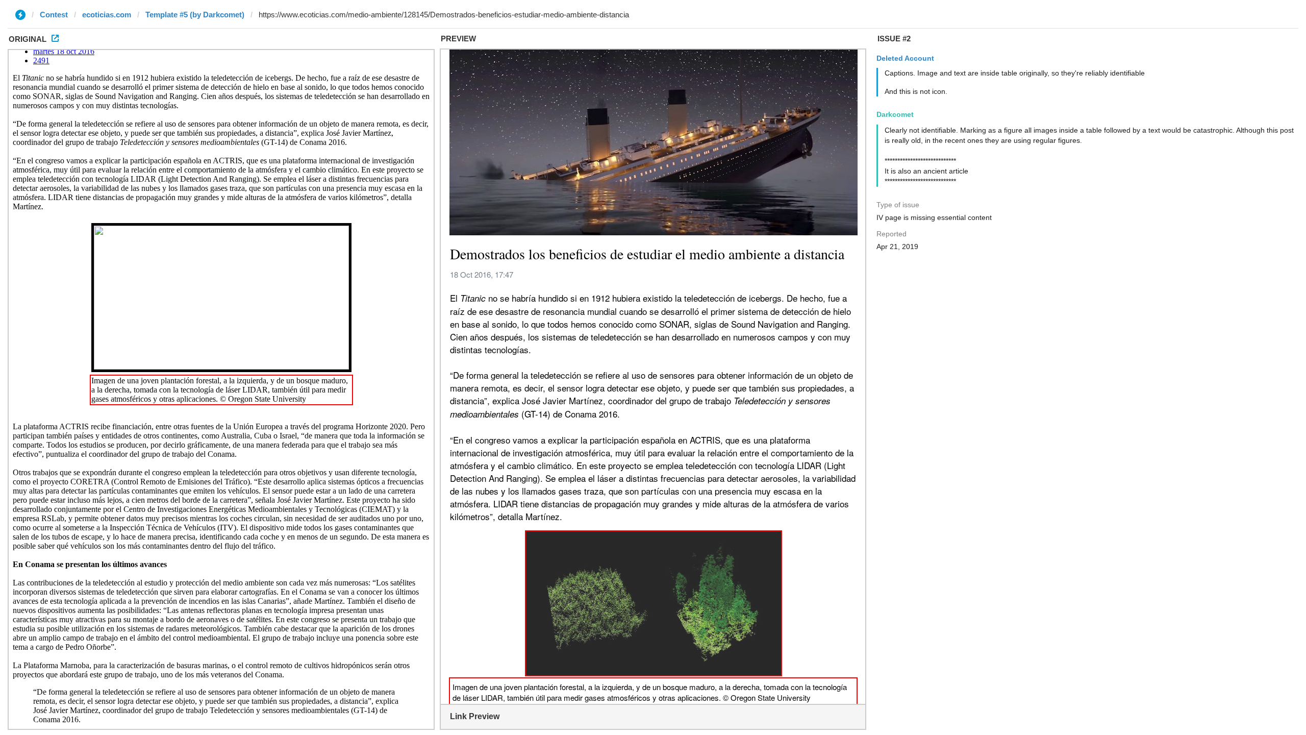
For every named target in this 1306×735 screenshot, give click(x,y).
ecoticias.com (106, 14)
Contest (54, 14)
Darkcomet (895, 114)
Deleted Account (905, 58)
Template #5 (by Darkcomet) (194, 14)
